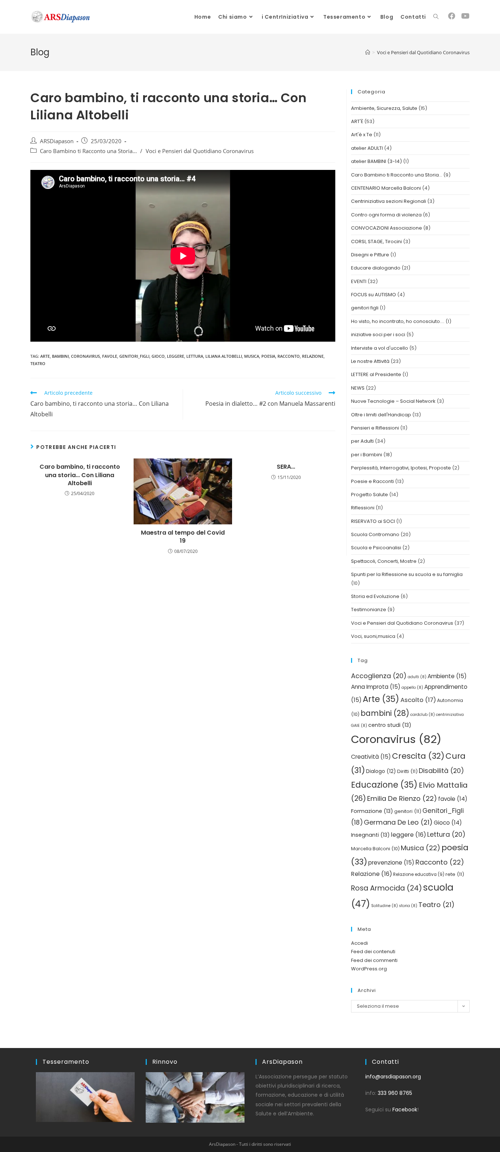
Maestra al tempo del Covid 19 (183, 537)
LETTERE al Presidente (376, 374)
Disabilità (441, 770)
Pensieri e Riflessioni (375, 427)
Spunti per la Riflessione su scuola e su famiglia (407, 574)
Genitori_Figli (134, 356)
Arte (45, 356)
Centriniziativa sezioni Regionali (388, 201)
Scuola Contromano (375, 534)
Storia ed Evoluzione (375, 596)
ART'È (357, 121)
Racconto (288, 356)
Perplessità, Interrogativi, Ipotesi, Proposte (401, 467)
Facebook (404, 1109)
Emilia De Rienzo (402, 798)
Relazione (313, 356)
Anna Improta (375, 687)
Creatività (371, 757)
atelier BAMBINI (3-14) (376, 161)
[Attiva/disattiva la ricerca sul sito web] (436, 17)
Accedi (359, 943)
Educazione (384, 785)
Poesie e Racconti (372, 481)
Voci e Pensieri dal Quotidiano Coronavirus (200, 151)
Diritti (407, 771)
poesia (268, 356)
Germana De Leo (398, 822)
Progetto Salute (369, 494)
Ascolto (418, 700)
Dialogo (381, 771)
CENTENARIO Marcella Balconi (386, 188)
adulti (417, 677)
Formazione (372, 811)
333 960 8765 (395, 1093)
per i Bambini (366, 454)
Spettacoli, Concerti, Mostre (384, 561)
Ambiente (447, 676)
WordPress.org (369, 968)
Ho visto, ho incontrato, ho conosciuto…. (397, 321)
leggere (175, 356)
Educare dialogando (375, 267)
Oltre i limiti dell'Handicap (381, 414)
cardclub (422, 714)
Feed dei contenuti (373, 951)
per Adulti (362, 441)
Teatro (37, 363)
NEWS (358, 387)
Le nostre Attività (370, 361)
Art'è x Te (361, 134)
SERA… (286, 467)
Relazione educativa (418, 874)
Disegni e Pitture (370, 254)
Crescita (418, 756)
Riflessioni (362, 507)
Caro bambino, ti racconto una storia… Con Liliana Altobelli (80, 475)
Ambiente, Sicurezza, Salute (384, 108)
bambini (60, 356)
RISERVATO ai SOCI (373, 521)
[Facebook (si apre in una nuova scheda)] (451, 16)
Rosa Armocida (386, 888)
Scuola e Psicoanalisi (376, 547)
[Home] (367, 52)
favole (109, 356)
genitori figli (364, 307)
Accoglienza (379, 675)
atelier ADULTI (367, 148)
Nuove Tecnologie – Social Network (393, 401)
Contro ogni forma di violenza (386, 214)
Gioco (158, 356)
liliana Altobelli (223, 356)
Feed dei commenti (374, 960)
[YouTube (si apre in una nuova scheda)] (465, 16)
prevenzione (391, 862)
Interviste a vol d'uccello (379, 348)
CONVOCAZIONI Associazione (386, 227)
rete (454, 874)
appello (412, 687)
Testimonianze (368, 609)
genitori (407, 811)
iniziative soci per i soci (378, 334)
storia (408, 905)
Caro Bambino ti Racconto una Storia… (396, 174)
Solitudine (384, 905)
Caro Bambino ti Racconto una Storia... (88, 151)
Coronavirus (85, 356)
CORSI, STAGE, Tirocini (376, 241)
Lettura (194, 356)
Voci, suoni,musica (373, 636)
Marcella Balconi (375, 849)
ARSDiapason (57, 141)
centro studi (389, 725)
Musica (251, 356)
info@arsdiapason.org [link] (393, 1076)
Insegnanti (370, 835)
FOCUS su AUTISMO (373, 294)
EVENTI (358, 281)
